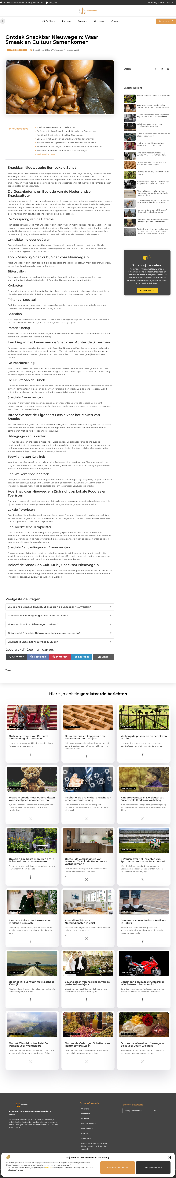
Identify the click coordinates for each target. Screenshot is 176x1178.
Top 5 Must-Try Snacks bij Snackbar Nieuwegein (59, 135)
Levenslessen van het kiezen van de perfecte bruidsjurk (87, 983)
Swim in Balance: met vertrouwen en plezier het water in (153, 135)
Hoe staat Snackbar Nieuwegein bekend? (60, 624)
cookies (48, 1167)
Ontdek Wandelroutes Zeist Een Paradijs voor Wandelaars (29, 1044)
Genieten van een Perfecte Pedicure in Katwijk (143, 922)
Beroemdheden (88, 1124)
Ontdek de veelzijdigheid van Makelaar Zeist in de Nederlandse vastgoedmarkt (86, 861)
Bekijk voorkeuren (153, 1167)
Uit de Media (87, 1128)
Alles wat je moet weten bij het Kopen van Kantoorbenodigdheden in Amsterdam (153, 193)
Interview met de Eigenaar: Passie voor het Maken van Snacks (66, 142)
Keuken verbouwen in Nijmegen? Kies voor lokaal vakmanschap (152, 211)
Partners (66, 21)
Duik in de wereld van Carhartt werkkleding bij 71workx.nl (150, 144)
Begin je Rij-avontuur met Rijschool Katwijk (31, 983)
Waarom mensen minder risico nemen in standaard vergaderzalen (153, 106)
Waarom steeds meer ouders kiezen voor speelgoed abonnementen (153, 220)
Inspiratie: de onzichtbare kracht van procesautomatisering (88, 799)
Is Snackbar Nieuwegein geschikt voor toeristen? (60, 615)
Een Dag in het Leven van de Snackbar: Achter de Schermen (65, 139)
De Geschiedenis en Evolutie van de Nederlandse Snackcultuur (67, 131)
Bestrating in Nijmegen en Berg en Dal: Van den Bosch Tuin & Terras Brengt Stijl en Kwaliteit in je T (152, 231)
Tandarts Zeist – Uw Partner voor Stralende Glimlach (30, 922)
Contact (115, 21)
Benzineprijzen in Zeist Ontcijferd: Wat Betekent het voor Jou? (142, 983)
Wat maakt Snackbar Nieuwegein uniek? (60, 641)
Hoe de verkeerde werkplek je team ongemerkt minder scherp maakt (153, 116)
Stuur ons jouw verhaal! (147, 265)
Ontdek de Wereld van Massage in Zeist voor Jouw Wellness (142, 1044)
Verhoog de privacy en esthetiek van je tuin (153, 173)
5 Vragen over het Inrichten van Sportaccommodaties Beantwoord (143, 860)
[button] (169, 1157)
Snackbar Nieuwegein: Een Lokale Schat (56, 127)
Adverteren (86, 1138)
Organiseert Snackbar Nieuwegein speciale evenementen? (60, 633)
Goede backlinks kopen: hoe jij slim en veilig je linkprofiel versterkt (94, 1146)
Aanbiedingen (17, 50)
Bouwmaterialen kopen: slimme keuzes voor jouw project (151, 163)
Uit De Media (48, 21)
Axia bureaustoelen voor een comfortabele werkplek (150, 125)
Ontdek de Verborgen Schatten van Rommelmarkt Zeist (87, 1044)
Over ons (82, 21)
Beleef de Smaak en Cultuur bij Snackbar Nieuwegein (62, 150)
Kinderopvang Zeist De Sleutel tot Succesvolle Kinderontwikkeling (142, 799)
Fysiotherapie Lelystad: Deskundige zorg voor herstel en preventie (153, 182)
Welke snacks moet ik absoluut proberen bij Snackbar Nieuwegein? (60, 607)
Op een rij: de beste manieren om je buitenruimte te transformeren (31, 860)
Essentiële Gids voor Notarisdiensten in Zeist (80, 922)
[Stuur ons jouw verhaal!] (147, 257)
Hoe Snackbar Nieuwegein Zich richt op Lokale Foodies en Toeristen (69, 146)
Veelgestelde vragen (46, 154)
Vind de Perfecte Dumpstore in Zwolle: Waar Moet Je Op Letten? (151, 154)
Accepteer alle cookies (117, 1167)
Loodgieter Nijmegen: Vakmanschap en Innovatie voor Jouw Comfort (153, 201)
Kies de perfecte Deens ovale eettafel (153, 95)
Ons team (99, 21)
